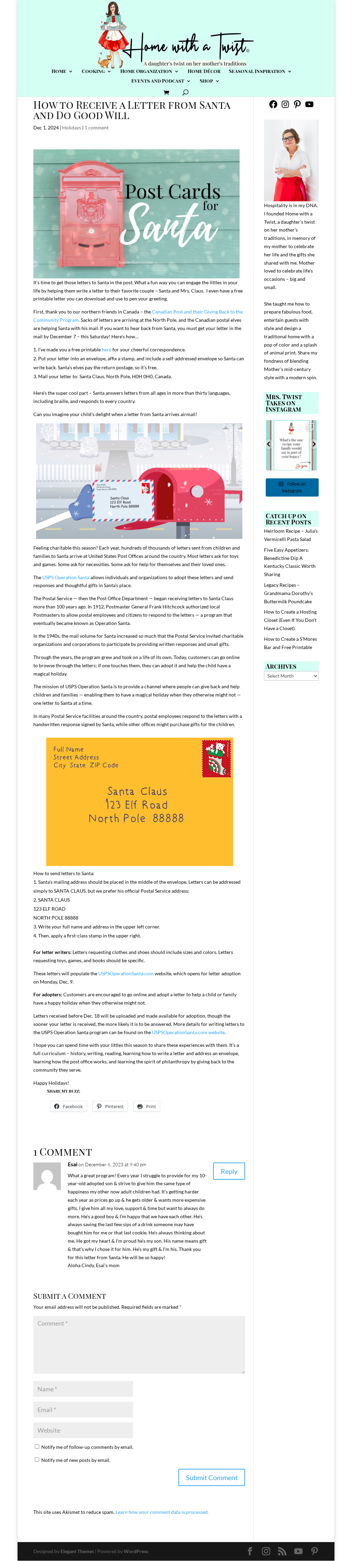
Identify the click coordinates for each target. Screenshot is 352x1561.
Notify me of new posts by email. (75, 1460)
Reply (229, 1171)
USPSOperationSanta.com (126, 973)
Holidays (71, 127)
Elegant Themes (77, 1551)
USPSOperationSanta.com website (188, 1032)
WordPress (136, 1551)
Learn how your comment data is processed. (162, 1512)
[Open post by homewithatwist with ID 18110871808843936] (291, 445)
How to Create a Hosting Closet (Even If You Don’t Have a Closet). (290, 620)
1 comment (97, 127)
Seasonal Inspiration (257, 71)
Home (59, 71)
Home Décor (204, 71)
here (107, 349)
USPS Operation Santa (65, 577)
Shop (206, 81)
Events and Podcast (157, 81)
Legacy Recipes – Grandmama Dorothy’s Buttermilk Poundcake (288, 593)
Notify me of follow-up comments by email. (87, 1447)
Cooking (93, 71)
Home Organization (146, 71)
